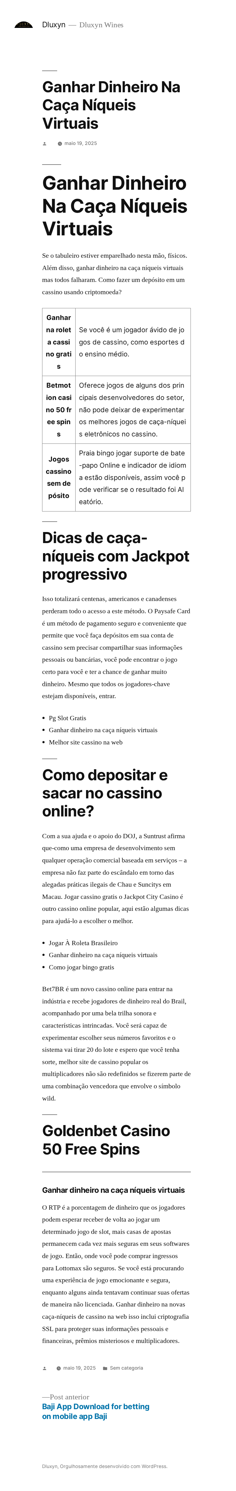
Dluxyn (53, 24)
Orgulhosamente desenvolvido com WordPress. (113, 1466)
